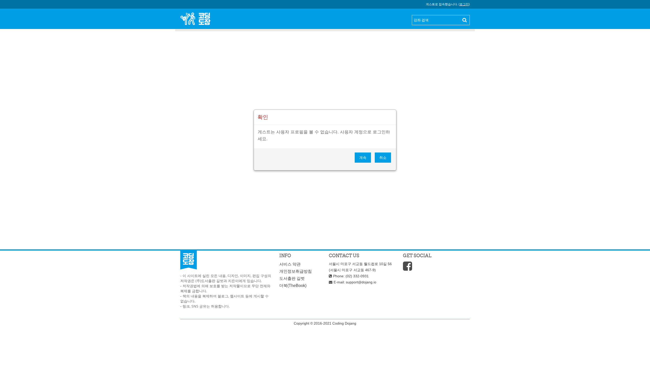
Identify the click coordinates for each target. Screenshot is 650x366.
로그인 (464, 4)
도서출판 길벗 (292, 278)
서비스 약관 (290, 264)
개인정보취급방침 (295, 271)
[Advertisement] (325, 74)
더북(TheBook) (292, 285)
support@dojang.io (361, 282)
